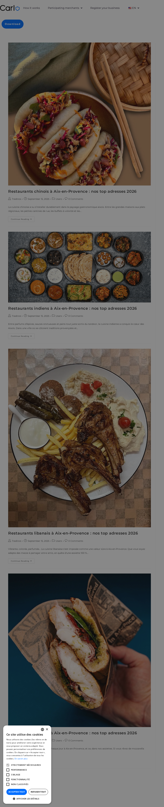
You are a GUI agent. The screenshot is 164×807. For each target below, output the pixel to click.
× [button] (47, 729)
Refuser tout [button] (38, 791)
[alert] (82, 403)
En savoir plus (21, 758)
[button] (27, 799)
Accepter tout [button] (16, 791)
